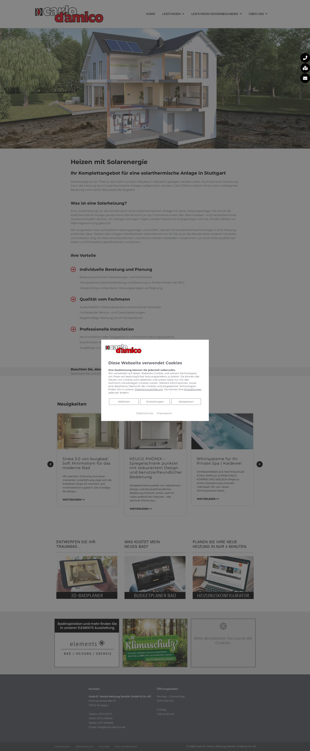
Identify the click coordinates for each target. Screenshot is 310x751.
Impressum (164, 413)
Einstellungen (155, 401)
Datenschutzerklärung (149, 389)
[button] (305, 58)
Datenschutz (144, 413)
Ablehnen (124, 401)
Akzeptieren (186, 401)
